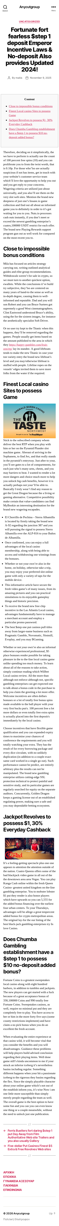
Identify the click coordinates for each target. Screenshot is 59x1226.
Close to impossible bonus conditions (31, 106)
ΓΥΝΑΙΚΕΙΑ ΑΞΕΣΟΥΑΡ (18, 1181)
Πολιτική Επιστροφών (16, 1219)
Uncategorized (29, 21)
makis (19, 77)
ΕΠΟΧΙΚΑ (9, 1176)
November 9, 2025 (40, 77)
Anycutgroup (29, 7)
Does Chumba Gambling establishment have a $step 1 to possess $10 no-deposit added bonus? (32, 133)
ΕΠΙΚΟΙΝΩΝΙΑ (12, 1190)
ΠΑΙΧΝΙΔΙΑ (10, 1185)
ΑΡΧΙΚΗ (8, 1172)
